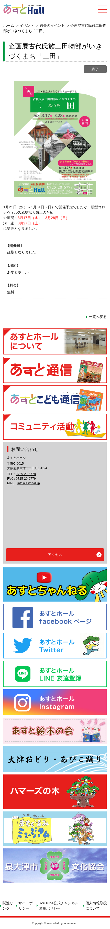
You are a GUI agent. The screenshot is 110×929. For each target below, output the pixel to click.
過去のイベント (52, 25)
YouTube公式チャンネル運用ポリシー (59, 905)
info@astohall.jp (28, 483)
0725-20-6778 (26, 474)
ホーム (8, 25)
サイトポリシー (25, 905)
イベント (27, 25)
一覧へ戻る (98, 317)
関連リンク (8, 905)
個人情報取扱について (96, 905)
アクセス (55, 555)
